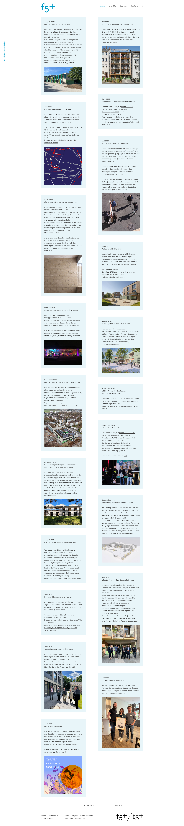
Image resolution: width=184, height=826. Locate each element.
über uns (123, 6)
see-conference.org (57, 752)
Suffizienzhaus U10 (115, 399)
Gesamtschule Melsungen (55, 320)
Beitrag (124, 190)
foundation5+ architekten (4, 50)
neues (102, 6)
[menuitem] (102, 6)
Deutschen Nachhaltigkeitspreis (57, 555)
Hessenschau (107, 174)
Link (125, 456)
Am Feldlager (119, 606)
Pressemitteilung (128, 406)
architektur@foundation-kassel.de (79, 816)
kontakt (134, 6)
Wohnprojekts (107, 161)
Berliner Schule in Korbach (69, 387)
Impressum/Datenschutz (75, 818)
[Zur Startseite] (129, 821)
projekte (112, 6)
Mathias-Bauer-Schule (111, 337)
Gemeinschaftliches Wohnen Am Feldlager (119, 259)
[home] (48, 12)
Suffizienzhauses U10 (56, 553)
